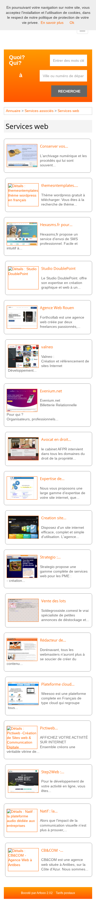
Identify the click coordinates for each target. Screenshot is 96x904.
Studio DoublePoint (58, 268)
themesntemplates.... (59, 185)
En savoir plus (52, 23)
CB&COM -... (52, 850)
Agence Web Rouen (57, 307)
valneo (47, 347)
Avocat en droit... (56, 439)
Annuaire (13, 111)
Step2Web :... (52, 772)
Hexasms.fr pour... (56, 224)
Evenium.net (51, 391)
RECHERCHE (69, 91)
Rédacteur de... (53, 640)
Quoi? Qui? (17, 60)
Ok (72, 23)
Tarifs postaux (65, 893)
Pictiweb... (49, 728)
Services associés (40, 111)
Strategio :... (50, 557)
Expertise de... (52, 478)
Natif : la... (49, 811)
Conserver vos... (54, 146)
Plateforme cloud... (57, 684)
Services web (68, 111)
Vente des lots (53, 601)
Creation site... (53, 518)
